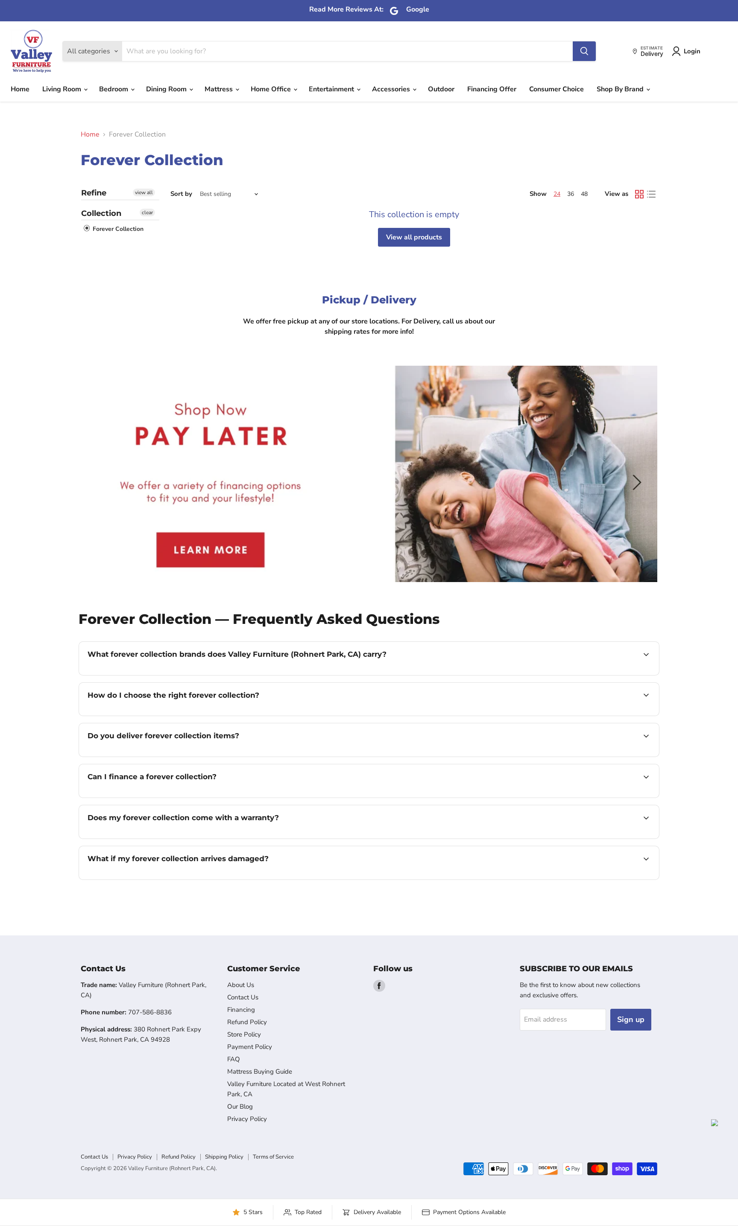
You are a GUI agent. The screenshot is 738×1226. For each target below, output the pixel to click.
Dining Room (167, 89)
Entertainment (332, 89)
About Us (240, 985)
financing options (157, 796)
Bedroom (114, 89)
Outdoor (441, 89)
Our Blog (240, 1106)
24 (557, 194)
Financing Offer (491, 89)
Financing (241, 1009)
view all (144, 192)
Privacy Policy (247, 1119)
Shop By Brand (621, 89)
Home (20, 89)
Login (692, 51)
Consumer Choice (556, 89)
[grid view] (639, 194)
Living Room (62, 89)
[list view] (651, 194)
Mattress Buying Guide (259, 1071)
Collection (101, 213)
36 (570, 194)
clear (147, 212)
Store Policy (244, 1034)
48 (584, 194)
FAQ (233, 1059)
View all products (414, 237)
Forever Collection (117, 229)
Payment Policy (249, 1047)
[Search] (584, 51)
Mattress (219, 89)
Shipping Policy (224, 1157)
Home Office (272, 89)
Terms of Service (273, 1157)
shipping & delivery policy (583, 755)
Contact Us (242, 997)
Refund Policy (247, 1022)
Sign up (630, 1019)
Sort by (181, 194)
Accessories (392, 89)
